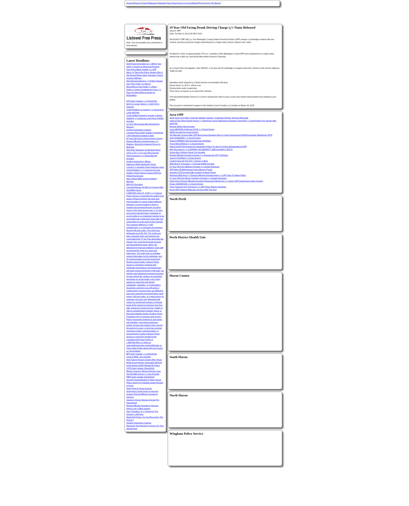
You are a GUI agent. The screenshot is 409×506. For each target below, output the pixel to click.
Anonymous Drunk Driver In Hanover (142, 391)
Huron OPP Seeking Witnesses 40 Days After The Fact (193, 190)
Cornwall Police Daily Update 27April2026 (144, 133)
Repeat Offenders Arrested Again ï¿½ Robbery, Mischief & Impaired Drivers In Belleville (143, 144)
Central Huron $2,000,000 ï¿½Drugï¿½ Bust (189, 161)
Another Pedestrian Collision (138, 130)
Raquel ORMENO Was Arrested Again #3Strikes (190, 141)
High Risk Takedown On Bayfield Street (143, 150)
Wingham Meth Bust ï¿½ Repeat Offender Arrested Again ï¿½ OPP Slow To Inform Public (208, 175)
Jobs (145, 3)
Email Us (137, 3)
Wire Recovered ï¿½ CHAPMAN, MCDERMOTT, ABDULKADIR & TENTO (201, 149)
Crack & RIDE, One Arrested (138, 357)
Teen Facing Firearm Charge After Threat (144, 360)
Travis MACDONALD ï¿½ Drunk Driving (187, 144)
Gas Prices (172, 3)
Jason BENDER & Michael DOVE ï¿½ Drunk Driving (192, 129)
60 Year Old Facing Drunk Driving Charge (144, 138)
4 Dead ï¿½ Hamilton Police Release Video (145, 167)
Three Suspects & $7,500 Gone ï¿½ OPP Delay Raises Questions (198, 187)
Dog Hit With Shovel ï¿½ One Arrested (142, 374)
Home (129, 3)
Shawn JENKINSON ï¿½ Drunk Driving (186, 184)
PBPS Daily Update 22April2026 (140, 377)
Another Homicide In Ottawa (138, 161)
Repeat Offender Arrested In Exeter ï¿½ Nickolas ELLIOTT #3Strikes (199, 155)
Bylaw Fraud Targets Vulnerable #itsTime (144, 363)
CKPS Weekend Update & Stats (140, 136)
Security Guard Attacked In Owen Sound (143, 380)
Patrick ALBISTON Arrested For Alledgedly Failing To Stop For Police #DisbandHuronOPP (208, 147)
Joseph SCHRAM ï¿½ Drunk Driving (185, 158)
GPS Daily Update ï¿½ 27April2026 (141, 101)
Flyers (201, 3)
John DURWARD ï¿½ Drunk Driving (185, 138)
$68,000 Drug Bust (134, 184)
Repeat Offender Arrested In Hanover (142, 406)
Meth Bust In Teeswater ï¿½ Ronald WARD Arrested (192, 164)
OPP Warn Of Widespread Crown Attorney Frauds (191, 170)
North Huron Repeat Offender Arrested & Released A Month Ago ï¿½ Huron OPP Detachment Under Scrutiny (216, 181)
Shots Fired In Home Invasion (139, 388)
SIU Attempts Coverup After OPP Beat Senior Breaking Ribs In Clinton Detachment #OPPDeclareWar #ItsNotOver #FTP (221, 135)
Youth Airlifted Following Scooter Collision (144, 115)
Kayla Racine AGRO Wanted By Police (143, 365)
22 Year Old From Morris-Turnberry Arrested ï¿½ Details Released (198, 178)
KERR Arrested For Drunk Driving (184, 132)
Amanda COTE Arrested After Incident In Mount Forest (193, 172)
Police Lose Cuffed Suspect (138, 409)
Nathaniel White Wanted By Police (141, 164)
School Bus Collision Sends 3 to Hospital (187, 152)
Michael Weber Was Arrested (182, 126)
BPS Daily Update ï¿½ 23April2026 (141, 354)
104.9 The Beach (212, 3)
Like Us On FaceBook (187, 3)
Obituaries (152, 3)
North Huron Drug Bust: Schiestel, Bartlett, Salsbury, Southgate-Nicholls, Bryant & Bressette (209, 118)
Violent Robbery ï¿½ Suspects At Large (143, 170)
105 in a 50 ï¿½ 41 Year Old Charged (142, 153)
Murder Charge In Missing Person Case (143, 371)
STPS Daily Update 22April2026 (140, 368)
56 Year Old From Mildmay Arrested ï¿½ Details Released (194, 167)
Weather (162, 3)
